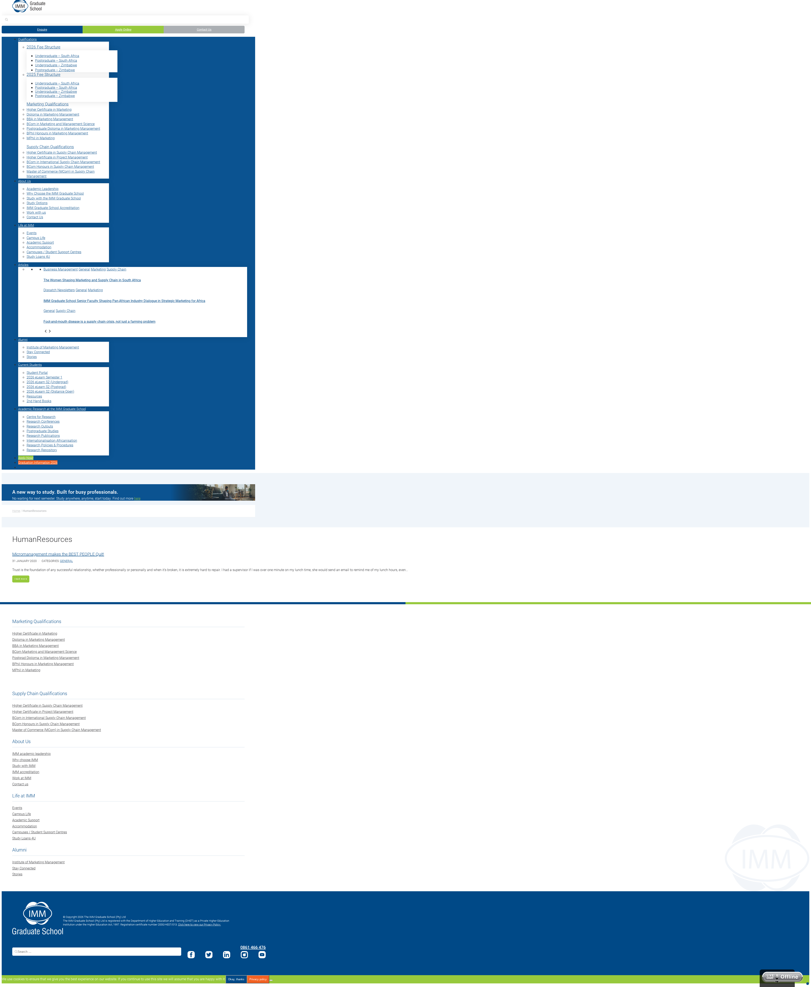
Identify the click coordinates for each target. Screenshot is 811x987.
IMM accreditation (25, 772)
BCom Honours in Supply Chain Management (60, 166)
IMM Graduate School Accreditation (53, 207)
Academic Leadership (43, 188)
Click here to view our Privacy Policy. (199, 924)
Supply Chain (116, 269)
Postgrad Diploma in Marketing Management (45, 657)
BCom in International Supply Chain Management (63, 162)
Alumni (22, 339)
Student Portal (37, 372)
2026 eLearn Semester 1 (44, 377)
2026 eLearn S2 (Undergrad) (47, 382)
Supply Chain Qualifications (50, 147)
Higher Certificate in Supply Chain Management (62, 152)
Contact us (20, 784)
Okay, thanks (236, 979)
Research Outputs (40, 426)
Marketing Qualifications (48, 104)
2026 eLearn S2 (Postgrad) (46, 386)
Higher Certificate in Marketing (49, 109)
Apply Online (123, 29)
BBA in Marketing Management (50, 119)
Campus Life (36, 237)
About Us (24, 181)
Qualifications (27, 39)
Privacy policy (258, 979)
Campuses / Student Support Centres (54, 252)
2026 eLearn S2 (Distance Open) (50, 391)
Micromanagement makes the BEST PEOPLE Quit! (58, 554)
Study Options (37, 203)
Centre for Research (41, 416)
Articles (23, 264)
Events (32, 233)
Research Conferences (43, 421)
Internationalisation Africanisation (52, 440)
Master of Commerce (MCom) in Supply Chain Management (56, 729)
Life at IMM (26, 225)
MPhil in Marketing (41, 138)
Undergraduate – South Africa (57, 55)
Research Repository (42, 450)
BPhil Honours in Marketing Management (57, 133)
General (84, 269)
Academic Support (40, 242)
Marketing (98, 269)
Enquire (42, 29)
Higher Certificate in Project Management (57, 157)
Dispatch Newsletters (59, 290)
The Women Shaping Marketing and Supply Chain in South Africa (92, 280)
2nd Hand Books (39, 401)
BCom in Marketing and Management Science (61, 124)
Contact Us (204, 29)
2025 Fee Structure (43, 74)
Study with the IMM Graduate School (54, 198)
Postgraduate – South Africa (56, 60)
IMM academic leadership (31, 753)
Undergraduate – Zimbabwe (56, 65)
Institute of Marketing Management (53, 347)
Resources (34, 396)
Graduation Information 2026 (37, 462)
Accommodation (39, 247)
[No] (271, 980)
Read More (21, 579)
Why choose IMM (25, 759)
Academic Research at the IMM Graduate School (52, 409)
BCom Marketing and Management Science (44, 651)
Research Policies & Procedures (50, 445)
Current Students (30, 364)
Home (16, 511)
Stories (32, 356)
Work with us (36, 212)
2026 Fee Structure (43, 47)
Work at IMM (21, 778)
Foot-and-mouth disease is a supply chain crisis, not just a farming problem (99, 321)
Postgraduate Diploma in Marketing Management (63, 128)
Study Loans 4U (38, 256)
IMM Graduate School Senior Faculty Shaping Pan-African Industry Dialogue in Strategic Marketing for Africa (124, 300)
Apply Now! (25, 458)
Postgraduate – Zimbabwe (55, 70)
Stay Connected (38, 352)
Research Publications (43, 435)
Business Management (61, 269)
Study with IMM (23, 765)
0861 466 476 (253, 947)
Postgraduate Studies (43, 431)
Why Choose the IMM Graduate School (55, 193)
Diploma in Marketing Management (53, 114)
